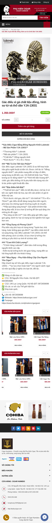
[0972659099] (6, 518)
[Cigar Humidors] (7, 443)
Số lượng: (6, 120)
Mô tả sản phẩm (26, 134)
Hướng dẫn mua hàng (26, 139)
